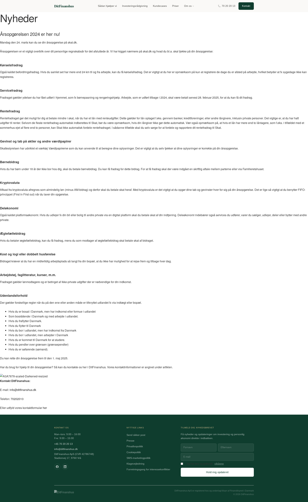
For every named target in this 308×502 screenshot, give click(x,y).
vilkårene (219, 464)
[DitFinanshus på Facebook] (57, 467)
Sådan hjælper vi (107, 5)
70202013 (17, 399)
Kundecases (160, 5)
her (45, 408)
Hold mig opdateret (217, 472)
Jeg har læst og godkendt (199, 464)
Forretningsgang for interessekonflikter (148, 469)
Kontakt (246, 6)
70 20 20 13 (228, 6)
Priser (175, 5)
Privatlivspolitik (135, 446)
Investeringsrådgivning (135, 5)
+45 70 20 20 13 (63, 444)
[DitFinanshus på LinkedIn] (65, 467)
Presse (130, 440)
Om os (188, 5)
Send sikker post (136, 435)
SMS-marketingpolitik (138, 458)
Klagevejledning (135, 463)
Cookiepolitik (134, 452)
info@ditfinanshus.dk (23, 390)
